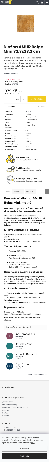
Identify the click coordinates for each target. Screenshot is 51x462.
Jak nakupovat (7, 402)
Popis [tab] (8, 191)
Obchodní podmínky (9, 405)
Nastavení (24, 448)
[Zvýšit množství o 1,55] (23, 99)
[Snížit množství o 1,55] (12, 99)
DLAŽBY (29, 111)
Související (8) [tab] (18, 191)
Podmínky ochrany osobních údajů (15, 407)
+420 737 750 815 (13, 430)
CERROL (15, 84)
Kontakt (5, 413)
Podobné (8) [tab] (30, 191)
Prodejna (5, 416)
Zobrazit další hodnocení (37, 374)
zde (33, 442)
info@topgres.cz (12, 427)
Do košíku (38, 99)
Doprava (5, 410)
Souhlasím (24, 456)
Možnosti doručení (11, 74)
